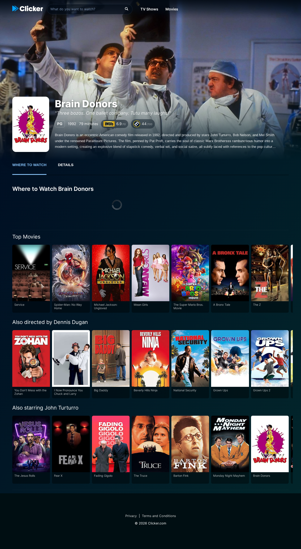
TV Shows (149, 9)
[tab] (32, 167)
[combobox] (89, 9)
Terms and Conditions (159, 516)
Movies (171, 9)
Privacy (131, 516)
